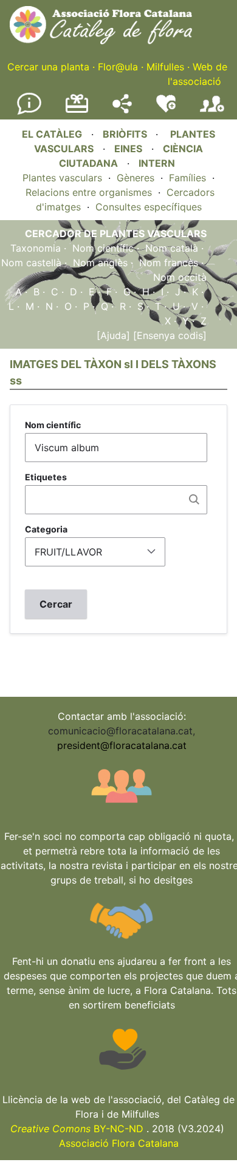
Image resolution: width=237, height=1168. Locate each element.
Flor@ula (118, 67)
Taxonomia (35, 248)
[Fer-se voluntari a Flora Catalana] (166, 110)
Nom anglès (100, 263)
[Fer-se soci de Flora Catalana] (212, 112)
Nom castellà (31, 263)
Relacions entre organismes (89, 192)
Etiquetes (46, 477)
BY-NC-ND (76, 1129)
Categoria (46, 529)
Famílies (187, 178)
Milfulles (165, 67)
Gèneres (135, 178)
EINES (128, 149)
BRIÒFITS (126, 134)
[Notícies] (29, 112)
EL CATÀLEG (52, 134)
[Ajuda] (113, 335)
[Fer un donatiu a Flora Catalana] (77, 111)
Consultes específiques (148, 207)
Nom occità (180, 277)
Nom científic (103, 248)
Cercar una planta (48, 67)
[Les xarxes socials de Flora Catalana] (122, 110)
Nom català (171, 248)
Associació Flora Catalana (119, 1143)
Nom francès (168, 263)
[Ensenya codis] (168, 335)
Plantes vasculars (62, 178)
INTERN (157, 163)
